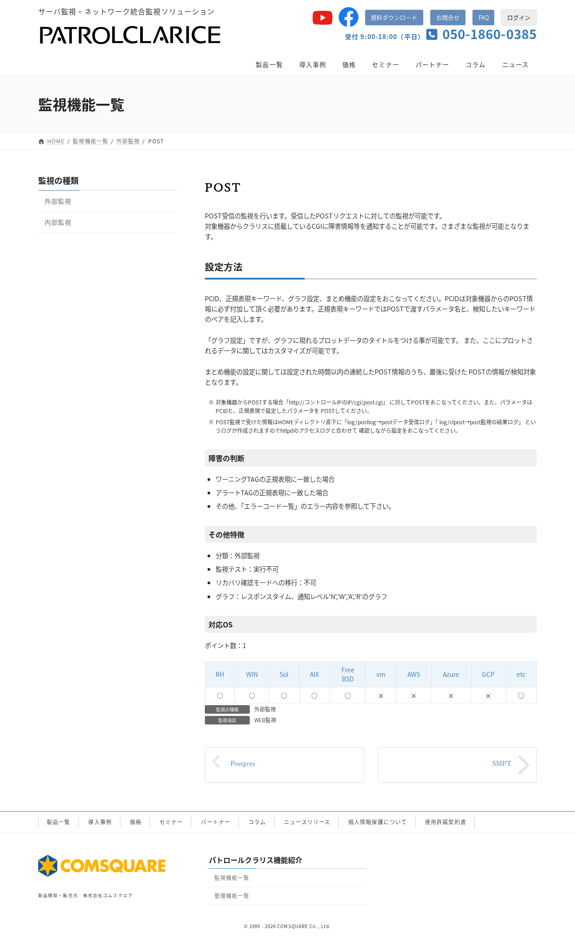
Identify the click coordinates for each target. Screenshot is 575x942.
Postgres (242, 763)
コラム (257, 822)
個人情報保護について (377, 822)
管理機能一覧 (232, 895)
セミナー (171, 822)
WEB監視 (265, 720)
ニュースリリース (307, 822)
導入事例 (99, 822)
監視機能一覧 (232, 877)
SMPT (501, 763)
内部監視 (57, 222)
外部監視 (265, 709)
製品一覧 (58, 822)
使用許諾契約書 (445, 822)
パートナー (215, 822)
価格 (136, 822)
